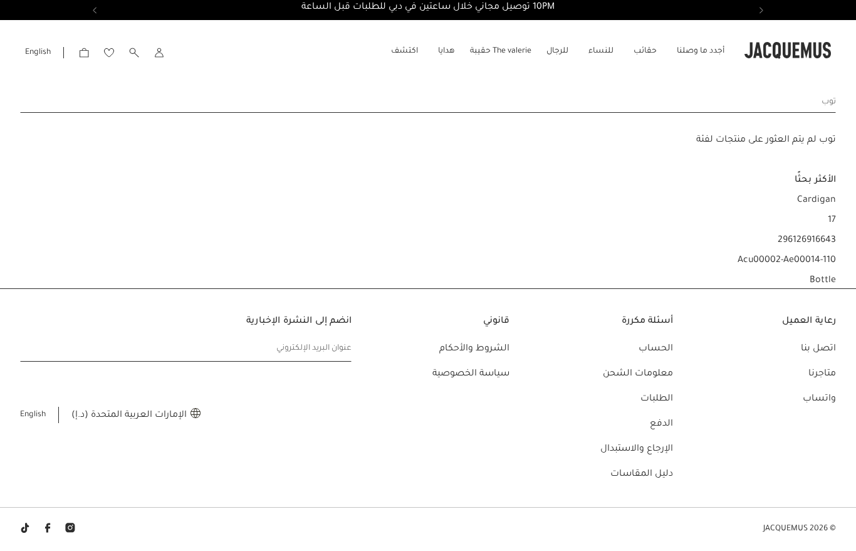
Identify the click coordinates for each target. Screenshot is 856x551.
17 (832, 221)
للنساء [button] (600, 51)
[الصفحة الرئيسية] (787, 51)
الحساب (656, 349)
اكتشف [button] (404, 51)
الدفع (661, 424)
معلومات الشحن (638, 374)
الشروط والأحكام (474, 349)
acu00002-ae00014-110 (787, 261)
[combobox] (428, 101)
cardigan (816, 201)
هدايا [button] (446, 51)
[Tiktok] (25, 529)
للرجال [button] (557, 51)
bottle (823, 281)
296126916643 (807, 241)
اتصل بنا (818, 349)
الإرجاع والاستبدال (636, 449)
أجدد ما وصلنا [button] (700, 51)
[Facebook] (48, 529)
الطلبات (656, 399)
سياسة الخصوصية (470, 374)
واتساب (819, 399)
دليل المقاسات (641, 475)
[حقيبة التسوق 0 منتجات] (84, 52)
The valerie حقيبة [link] (500, 51)
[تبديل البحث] (134, 52)
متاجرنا (822, 374)
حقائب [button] (645, 51)
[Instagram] (70, 529)
